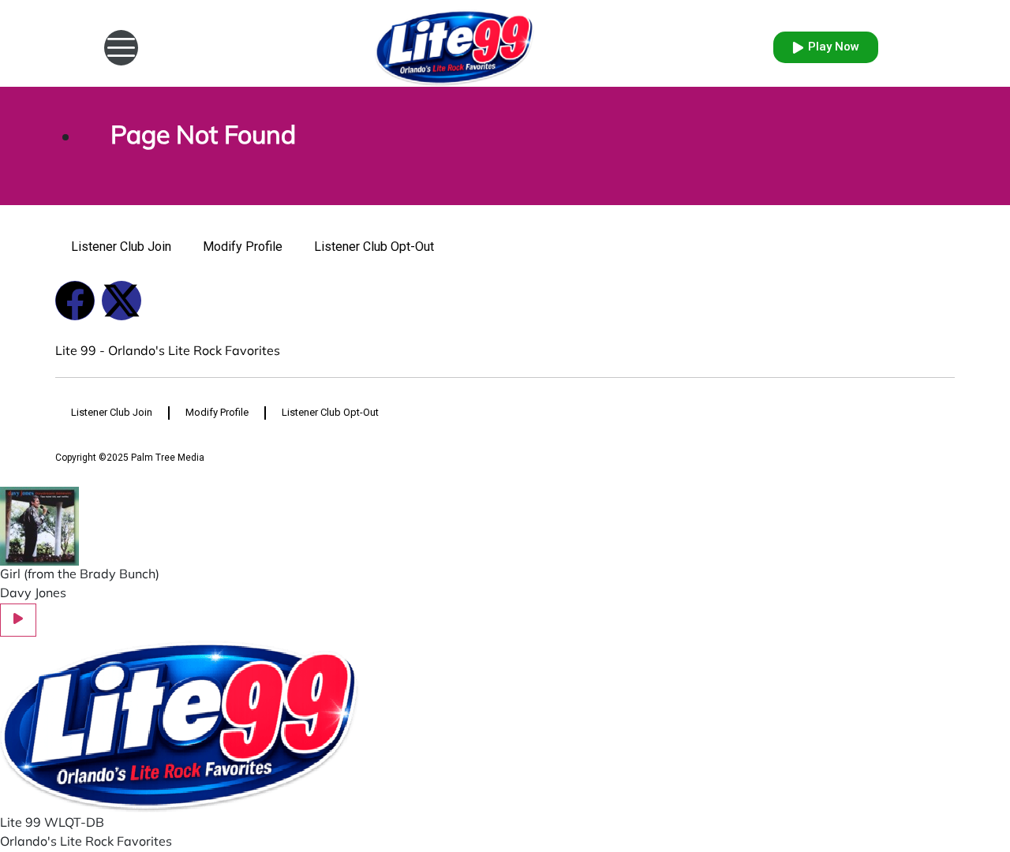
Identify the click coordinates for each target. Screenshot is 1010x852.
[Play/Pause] (18, 620)
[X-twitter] (121, 300)
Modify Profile (242, 246)
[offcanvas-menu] (121, 47)
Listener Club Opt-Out (374, 246)
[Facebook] (75, 300)
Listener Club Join (121, 246)
